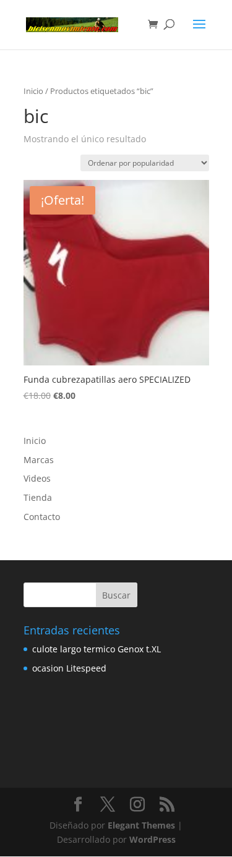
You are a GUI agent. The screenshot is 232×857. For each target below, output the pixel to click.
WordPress (152, 839)
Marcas (39, 460)
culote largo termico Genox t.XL (96, 649)
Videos (37, 478)
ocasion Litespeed (69, 668)
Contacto (42, 516)
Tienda (38, 497)
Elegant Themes (141, 825)
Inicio (33, 90)
